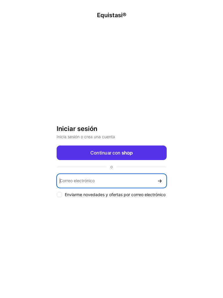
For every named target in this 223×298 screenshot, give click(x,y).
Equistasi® (111, 15)
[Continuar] (160, 181)
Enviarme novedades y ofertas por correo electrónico (115, 194)
